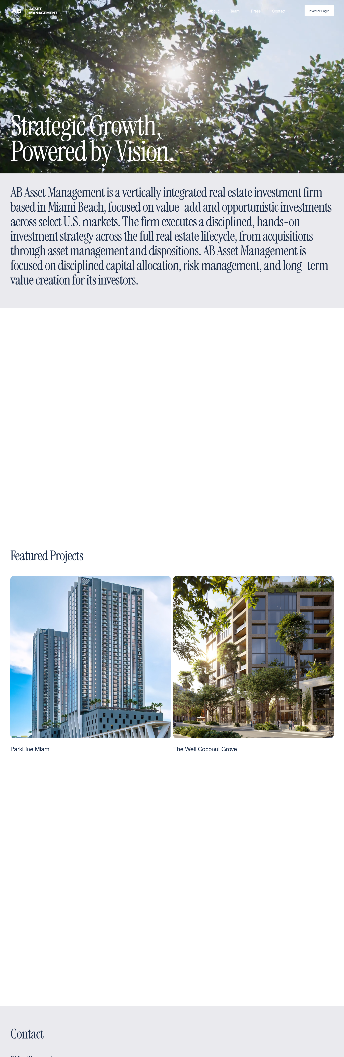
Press (256, 11)
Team (234, 11)
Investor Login (319, 11)
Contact (278, 11)
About (214, 11)
